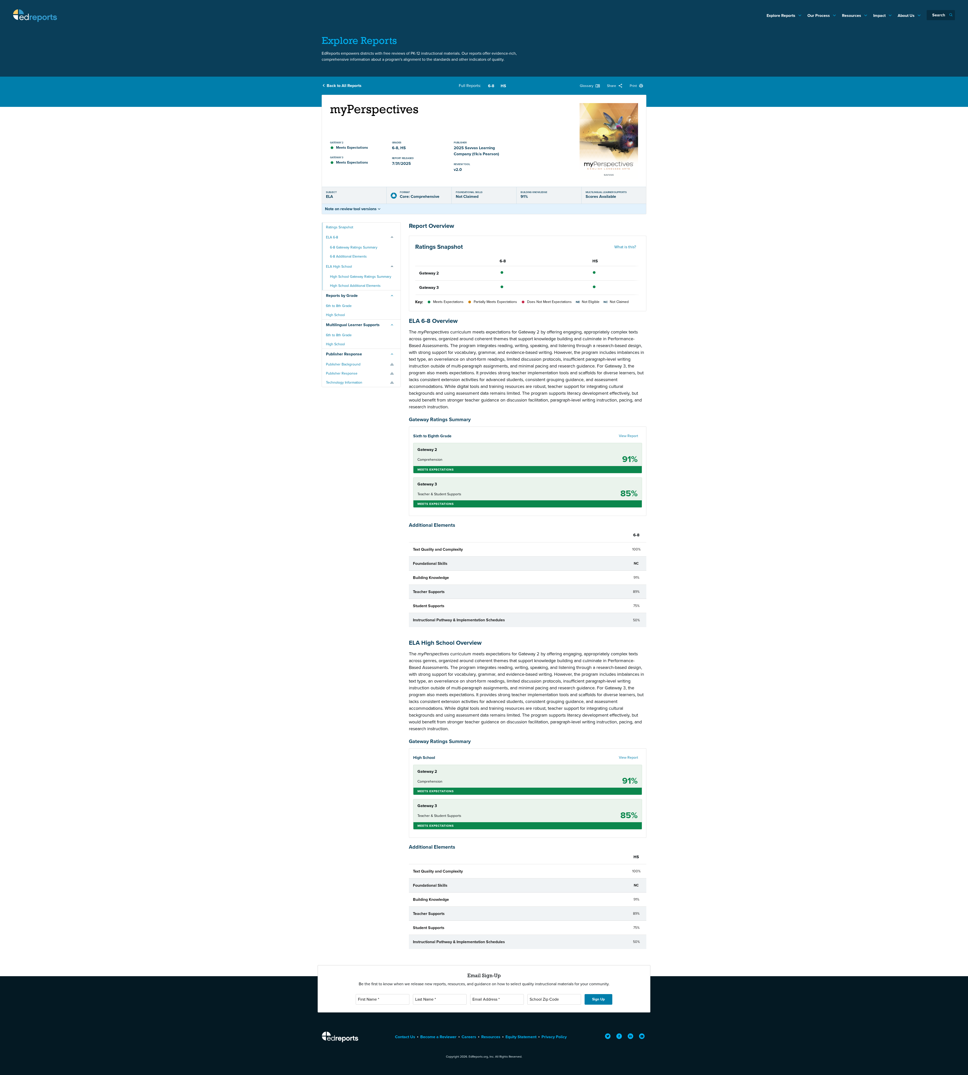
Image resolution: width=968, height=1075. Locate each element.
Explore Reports (781, 15)
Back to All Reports (344, 85)
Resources (852, 15)
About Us (907, 15)
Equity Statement (520, 1037)
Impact (880, 15)
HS (503, 86)
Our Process (819, 15)
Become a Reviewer (438, 1037)
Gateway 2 (429, 273)
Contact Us (405, 1037)
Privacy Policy (554, 1037)
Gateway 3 (429, 287)
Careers (469, 1037)
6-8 (491, 86)
